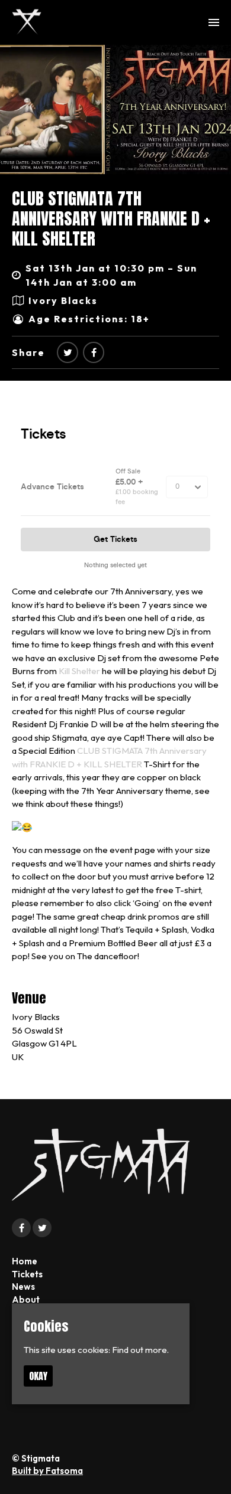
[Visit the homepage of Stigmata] (26, 22)
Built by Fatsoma (47, 1470)
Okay (38, 1376)
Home (24, 1261)
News (23, 1286)
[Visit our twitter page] (67, 352)
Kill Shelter (79, 670)
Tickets (27, 1274)
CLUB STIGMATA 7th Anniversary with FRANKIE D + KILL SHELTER (111, 218)
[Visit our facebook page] (93, 352)
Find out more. (140, 1349)
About (26, 1299)
